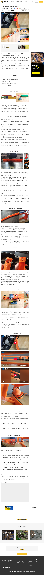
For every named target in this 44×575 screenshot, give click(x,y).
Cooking (23, 559)
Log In (37, 1)
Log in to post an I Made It (22, 519)
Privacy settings (32, 571)
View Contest (35, 507)
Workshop (6, 8)
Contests (17, 1)
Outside (23, 562)
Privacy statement (26, 571)
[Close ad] (43, 52)
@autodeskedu (39, 561)
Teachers (21, 1)
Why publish (30, 559)
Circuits (18, 559)
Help (29, 562)
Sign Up (41, 1)
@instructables (39, 559)
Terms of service (19, 571)
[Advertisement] (37, 64)
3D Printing (11, 8)
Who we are (30, 565)
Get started (30, 561)
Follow (7, 47)
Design (18, 562)
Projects (12, 1)
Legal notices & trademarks (30, 573)
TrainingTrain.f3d (4, 482)
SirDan (3, 8)
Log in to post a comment (22, 553)
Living (23, 561)
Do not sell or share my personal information (17, 573)
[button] (28, 10)
